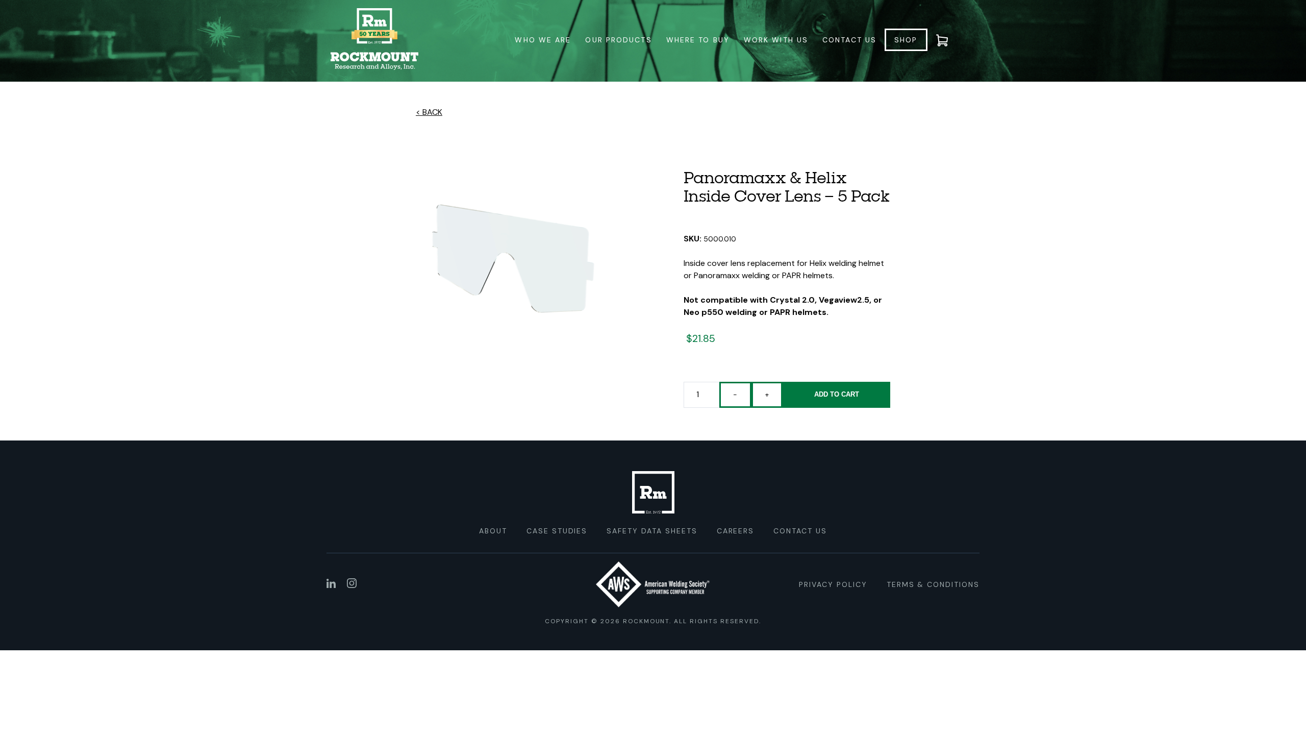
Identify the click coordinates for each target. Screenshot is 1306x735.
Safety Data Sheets (652, 530)
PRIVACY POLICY (833, 584)
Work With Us (776, 39)
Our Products (618, 39)
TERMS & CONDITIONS (933, 584)
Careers (736, 530)
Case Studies (557, 530)
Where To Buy (698, 39)
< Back (429, 112)
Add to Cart (836, 394)
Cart (948, 39)
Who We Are (543, 39)
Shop (905, 39)
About (493, 530)
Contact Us (849, 39)
